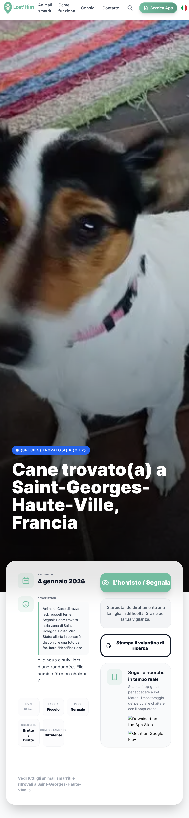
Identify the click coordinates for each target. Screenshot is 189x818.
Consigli (88, 7)
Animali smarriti (45, 7)
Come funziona (66, 7)
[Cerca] (130, 8)
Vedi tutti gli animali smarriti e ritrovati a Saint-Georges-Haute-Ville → (49, 784)
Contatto (110, 7)
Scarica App (161, 7)
